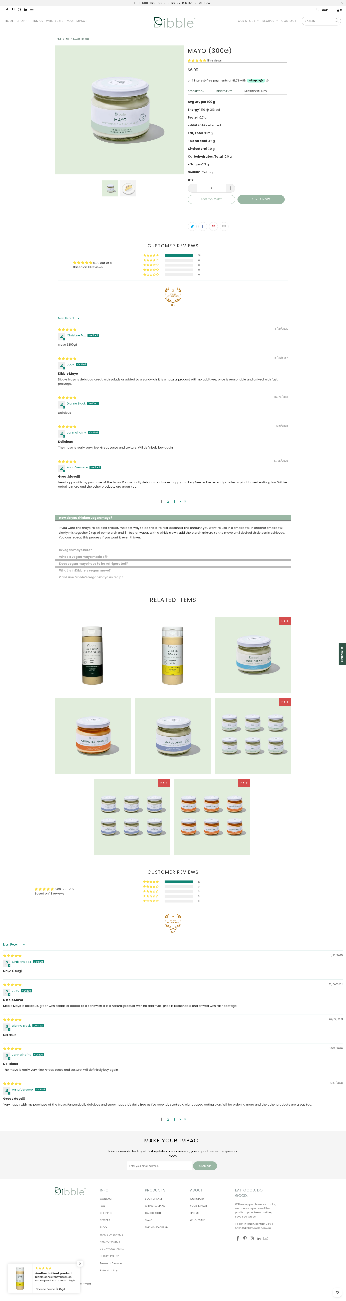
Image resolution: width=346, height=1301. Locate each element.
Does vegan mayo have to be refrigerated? (93, 563)
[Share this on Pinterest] (213, 226)
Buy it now (261, 199)
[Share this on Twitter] (192, 226)
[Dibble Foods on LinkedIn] (25, 10)
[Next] (177, 109)
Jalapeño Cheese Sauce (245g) (93, 655)
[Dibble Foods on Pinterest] (13, 10)
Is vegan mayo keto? (75, 550)
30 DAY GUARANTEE (112, 1249)
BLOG (103, 1227)
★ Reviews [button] (342, 654)
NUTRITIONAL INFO (255, 91)
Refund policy (109, 1270)
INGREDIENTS (224, 91)
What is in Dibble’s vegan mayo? (85, 570)
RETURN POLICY (109, 1256)
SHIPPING (106, 1213)
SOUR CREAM (153, 1199)
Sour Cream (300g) (253, 655)
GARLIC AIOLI (153, 1213)
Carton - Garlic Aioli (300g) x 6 (132, 817)
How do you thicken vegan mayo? (85, 518)
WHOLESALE (54, 21)
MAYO (149, 1220)
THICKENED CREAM (156, 1227)
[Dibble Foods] (175, 22)
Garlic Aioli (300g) (173, 736)
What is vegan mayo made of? (83, 557)
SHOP (21, 21)
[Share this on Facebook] (202, 226)
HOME (9, 21)
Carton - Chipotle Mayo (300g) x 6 (212, 817)
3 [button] (174, 501)
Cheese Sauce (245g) (173, 655)
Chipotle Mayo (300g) (93, 736)
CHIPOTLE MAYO (155, 1206)
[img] (67, 329)
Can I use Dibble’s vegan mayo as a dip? (91, 577)
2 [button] (168, 501)
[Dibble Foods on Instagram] (19, 10)
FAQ (102, 1206)
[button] (197, 60)
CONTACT (289, 21)
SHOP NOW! (203, 3)
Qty (191, 180)
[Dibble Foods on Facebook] (6, 10)
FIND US (37, 21)
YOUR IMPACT (76, 21)
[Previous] (62, 109)
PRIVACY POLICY (110, 1242)
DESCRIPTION (196, 91)
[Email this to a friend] (224, 226)
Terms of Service (111, 1263)
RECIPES (269, 21)
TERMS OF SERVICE (111, 1235)
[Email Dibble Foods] (31, 10)
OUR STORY (247, 21)
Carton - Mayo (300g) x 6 (253, 736)
